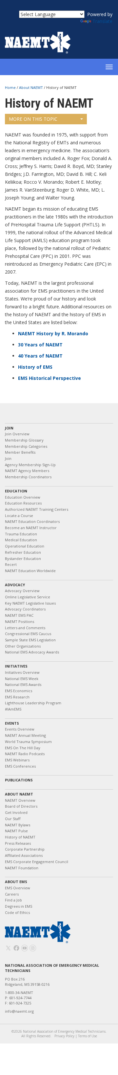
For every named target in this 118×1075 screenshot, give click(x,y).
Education (16, 490)
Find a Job (13, 900)
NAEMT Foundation (21, 867)
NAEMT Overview (20, 800)
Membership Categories (26, 446)
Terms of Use (87, 1036)
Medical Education (21, 539)
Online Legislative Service (27, 596)
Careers (12, 894)
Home (11, 87)
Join (9, 427)
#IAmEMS (13, 709)
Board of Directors (21, 806)
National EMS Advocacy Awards (32, 652)
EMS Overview (17, 887)
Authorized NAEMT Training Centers (36, 509)
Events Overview (19, 729)
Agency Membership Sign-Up (30, 464)
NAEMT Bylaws (17, 824)
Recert (11, 564)
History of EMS (35, 367)
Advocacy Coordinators (25, 609)
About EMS (16, 881)
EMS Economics (18, 690)
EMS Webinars (17, 759)
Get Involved (16, 812)
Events (12, 723)
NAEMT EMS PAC (19, 615)
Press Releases (18, 843)
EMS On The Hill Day (22, 747)
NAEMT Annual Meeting (25, 735)
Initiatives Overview (22, 672)
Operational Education (24, 546)
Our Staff (12, 818)
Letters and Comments (25, 627)
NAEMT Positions (19, 621)
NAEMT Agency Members (27, 470)
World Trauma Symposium (28, 741)
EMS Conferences (20, 766)
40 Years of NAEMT (40, 356)
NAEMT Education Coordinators (32, 521)
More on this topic (33, 119)
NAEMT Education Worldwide (30, 570)
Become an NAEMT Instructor (31, 527)
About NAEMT (31, 87)
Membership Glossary (24, 440)
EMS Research (17, 696)
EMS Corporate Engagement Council (36, 861)
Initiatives (16, 666)
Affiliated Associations (24, 855)
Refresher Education (23, 552)
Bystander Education (23, 558)
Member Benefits (20, 452)
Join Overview (17, 433)
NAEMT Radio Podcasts (25, 753)
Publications (19, 779)
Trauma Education (21, 533)
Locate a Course (19, 515)
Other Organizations (23, 646)
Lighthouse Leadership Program (33, 702)
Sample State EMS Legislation (30, 639)
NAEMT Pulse (16, 830)
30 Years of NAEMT (40, 344)
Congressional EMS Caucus (28, 633)
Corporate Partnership (25, 849)
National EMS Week (21, 678)
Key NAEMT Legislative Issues (30, 603)
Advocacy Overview (22, 590)
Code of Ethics (17, 912)
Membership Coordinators (28, 476)
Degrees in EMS (18, 906)
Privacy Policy (64, 1036)
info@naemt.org (19, 1011)
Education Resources (23, 503)
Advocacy (15, 584)
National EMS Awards (23, 684)
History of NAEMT (20, 837)
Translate (102, 21)
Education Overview (22, 497)
